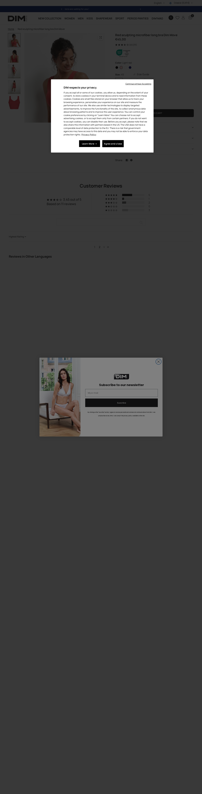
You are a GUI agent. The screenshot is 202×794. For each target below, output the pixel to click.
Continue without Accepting (138, 84)
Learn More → (89, 143)
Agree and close (113, 143)
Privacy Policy (88, 134)
